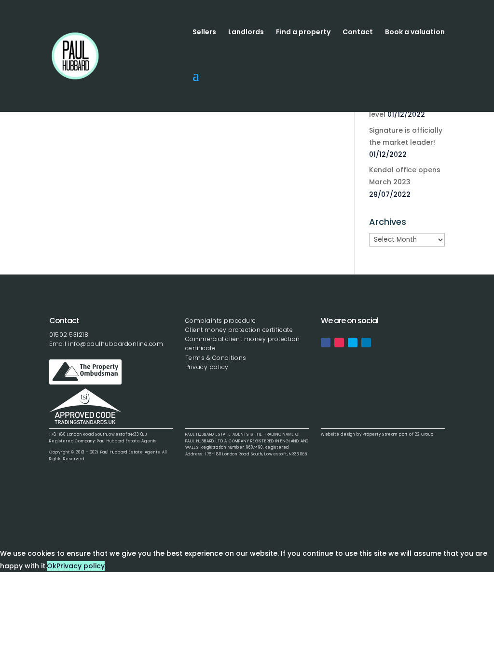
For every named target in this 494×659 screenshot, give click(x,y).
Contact (358, 32)
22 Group (424, 434)
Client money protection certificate (239, 330)
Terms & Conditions (216, 358)
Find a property (303, 32)
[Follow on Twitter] (352, 342)
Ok (51, 566)
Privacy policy (207, 367)
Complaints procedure (220, 320)
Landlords (246, 32)
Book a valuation (415, 32)
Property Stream (380, 434)
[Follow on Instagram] (339, 342)
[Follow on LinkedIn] (366, 342)
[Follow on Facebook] (325, 342)
